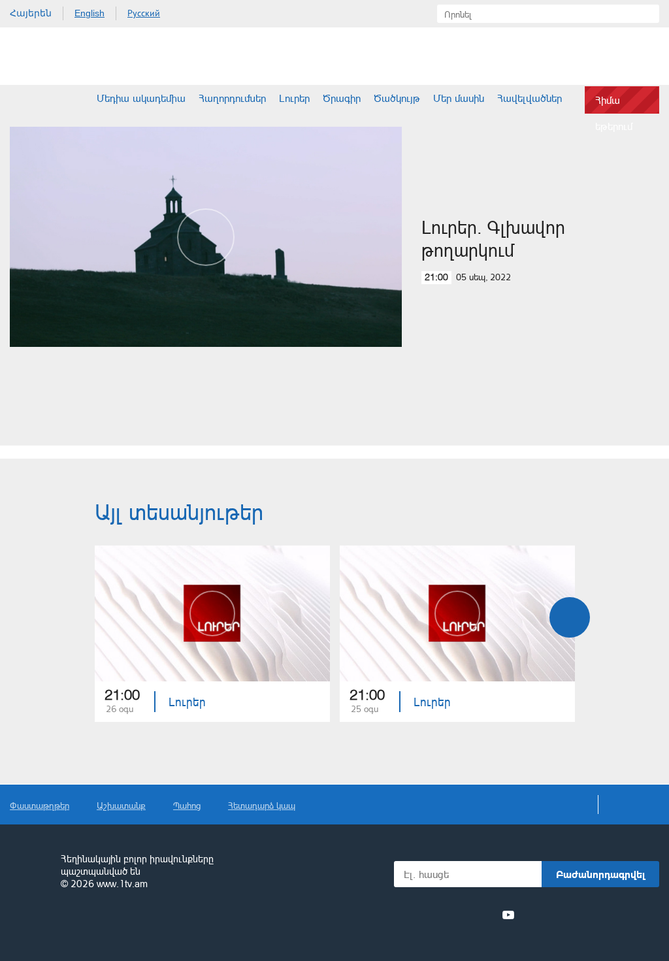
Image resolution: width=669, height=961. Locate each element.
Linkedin (460, 914)
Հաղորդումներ (232, 98)
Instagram (485, 914)
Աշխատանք (121, 805)
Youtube (508, 914)
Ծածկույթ (397, 98)
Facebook (416, 914)
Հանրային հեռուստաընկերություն (29, 872)
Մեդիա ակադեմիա (141, 98)
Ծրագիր (342, 98)
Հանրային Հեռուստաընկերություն (59, 56)
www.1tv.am (122, 883)
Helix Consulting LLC (66, 925)
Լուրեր (294, 98)
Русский (143, 13)
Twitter (436, 914)
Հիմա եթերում (613, 103)
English (89, 13)
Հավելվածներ (529, 98)
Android (628, 914)
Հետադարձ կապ (261, 805)
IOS (558, 914)
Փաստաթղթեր (39, 805)
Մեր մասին (458, 98)
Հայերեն (31, 13)
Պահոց (187, 805)
